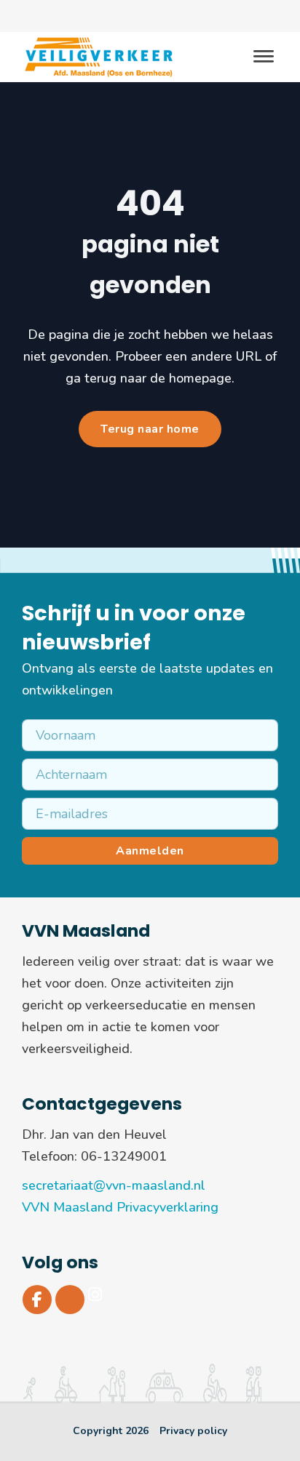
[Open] (263, 57)
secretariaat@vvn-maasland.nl (113, 1185)
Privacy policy (193, 1431)
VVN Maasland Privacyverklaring (120, 1207)
